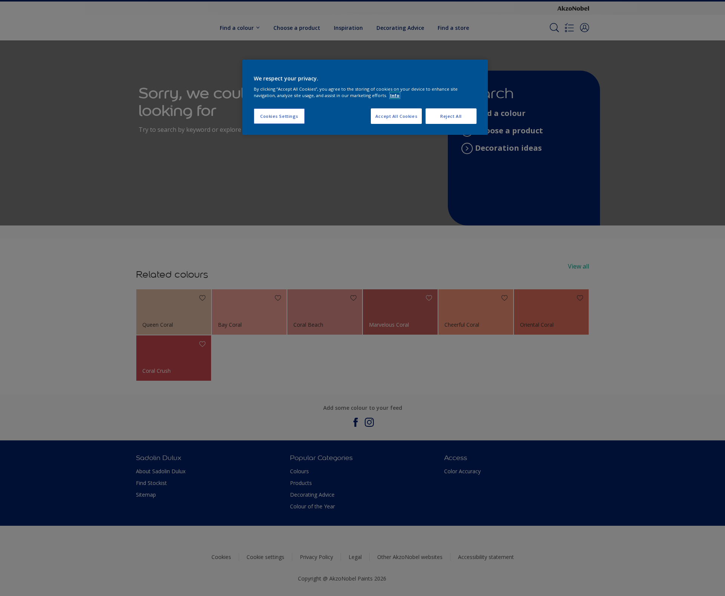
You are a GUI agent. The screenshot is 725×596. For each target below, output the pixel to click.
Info (395, 95)
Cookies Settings (279, 116)
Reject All (451, 116)
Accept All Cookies (396, 116)
